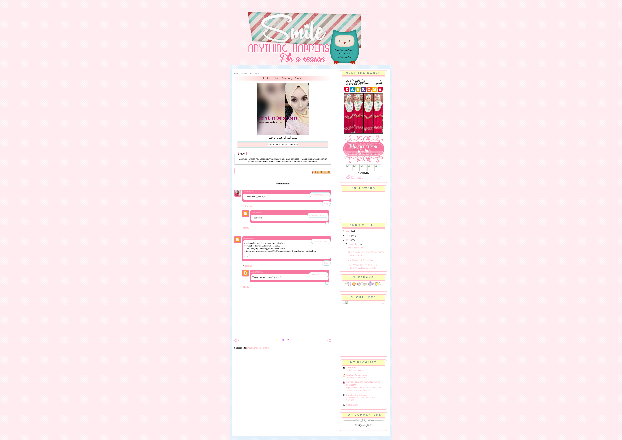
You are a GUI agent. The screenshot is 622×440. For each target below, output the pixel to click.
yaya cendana (248, 238)
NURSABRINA (257, 213)
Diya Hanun (248, 192)
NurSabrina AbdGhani (270, 9)
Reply (326, 204)
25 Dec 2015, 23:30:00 (318, 215)
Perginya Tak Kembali (355, 378)
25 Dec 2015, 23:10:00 (320, 195)
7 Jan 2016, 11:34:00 (321, 241)
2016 (348, 235)
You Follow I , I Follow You (360, 260)
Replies (248, 206)
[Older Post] (329, 342)
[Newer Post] (236, 342)
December (354, 244)
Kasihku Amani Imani (357, 375)
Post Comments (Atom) (258, 348)
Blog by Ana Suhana (356, 395)
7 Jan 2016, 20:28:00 (318, 275)
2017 (348, 231)
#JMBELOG (351, 367)
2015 (348, 240)
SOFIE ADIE (352, 405)
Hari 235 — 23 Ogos (355, 370)
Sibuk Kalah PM (355, 247)
